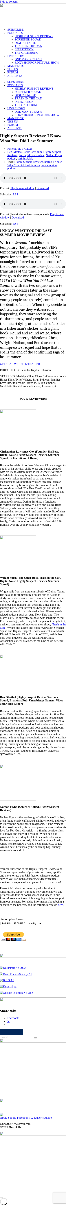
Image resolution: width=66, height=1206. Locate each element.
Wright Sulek (25, 158)
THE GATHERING (26, 52)
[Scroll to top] (1, 1197)
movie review (49, 165)
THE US (12, 69)
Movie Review (35, 155)
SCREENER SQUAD (28, 39)
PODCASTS (15, 32)
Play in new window (22, 188)
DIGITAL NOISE (25, 42)
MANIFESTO (15, 65)
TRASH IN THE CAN (28, 46)
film (39, 151)
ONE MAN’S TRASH (28, 59)
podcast (11, 158)
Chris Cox (30, 151)
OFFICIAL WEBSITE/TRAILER (20, 363)
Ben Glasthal (14, 151)
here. (61, 904)
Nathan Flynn (54, 155)
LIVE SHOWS (16, 56)
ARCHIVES (14, 75)
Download (42, 188)
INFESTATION (24, 49)
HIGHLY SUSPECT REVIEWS (34, 36)
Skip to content (8, 1)
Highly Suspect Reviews (28, 161)
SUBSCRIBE (15, 29)
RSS (15, 194)
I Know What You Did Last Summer (34, 163)
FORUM (12, 72)
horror (22, 155)
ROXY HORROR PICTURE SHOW (37, 62)
